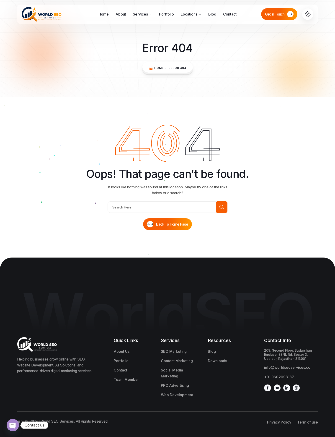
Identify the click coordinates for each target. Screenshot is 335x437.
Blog (212, 14)
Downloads (217, 360)
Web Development (177, 394)
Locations (189, 14)
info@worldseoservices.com (289, 367)
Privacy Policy (279, 422)
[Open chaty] (13, 425)
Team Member (126, 379)
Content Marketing (177, 360)
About (121, 14)
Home (103, 14)
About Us (121, 351)
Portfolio (166, 14)
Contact (230, 14)
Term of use (307, 422)
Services (140, 14)
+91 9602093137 (279, 377)
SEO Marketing (174, 351)
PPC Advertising (175, 385)
